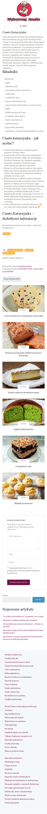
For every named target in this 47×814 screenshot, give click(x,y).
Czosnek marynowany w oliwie (17, 662)
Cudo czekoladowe (12, 670)
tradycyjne (9, 253)
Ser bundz (9, 729)
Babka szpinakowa (12, 673)
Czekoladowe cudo (23, 466)
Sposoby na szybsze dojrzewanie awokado (20, 620)
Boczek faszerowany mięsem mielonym (21, 706)
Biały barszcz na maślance (15, 721)
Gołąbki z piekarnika (13, 699)
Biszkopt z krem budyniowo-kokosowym (21, 780)
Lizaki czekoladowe (13, 688)
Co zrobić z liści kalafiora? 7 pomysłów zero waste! (23, 616)
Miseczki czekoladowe (14, 740)
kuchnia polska (15, 250)
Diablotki (8, 769)
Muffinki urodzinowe (23, 503)
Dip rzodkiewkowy (12, 714)
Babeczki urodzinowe (13, 758)
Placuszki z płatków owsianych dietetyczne (22, 784)
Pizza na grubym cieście (14, 751)
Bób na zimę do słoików (14, 717)
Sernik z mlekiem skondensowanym (23, 392)
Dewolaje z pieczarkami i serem (17, 788)
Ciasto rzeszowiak (12, 692)
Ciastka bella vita (11, 658)
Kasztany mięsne (25, 266)
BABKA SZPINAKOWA (23, 429)
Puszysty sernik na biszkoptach (17, 777)
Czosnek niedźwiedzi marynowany (19, 666)
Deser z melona (11, 684)
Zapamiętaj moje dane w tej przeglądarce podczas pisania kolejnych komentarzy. (23, 571)
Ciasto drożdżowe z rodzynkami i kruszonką (23, 316)
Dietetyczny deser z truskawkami (18, 791)
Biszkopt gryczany (12, 762)
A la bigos (8, 710)
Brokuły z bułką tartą (13, 655)
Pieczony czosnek (12, 773)
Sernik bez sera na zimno (15, 696)
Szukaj (5, 595)
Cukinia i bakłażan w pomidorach (18, 736)
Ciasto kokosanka (12, 803)
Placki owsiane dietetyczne (15, 795)
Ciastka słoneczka (12, 744)
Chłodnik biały (11, 725)
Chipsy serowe (11, 765)
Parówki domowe (12, 681)
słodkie (29, 250)
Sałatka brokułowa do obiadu (16, 732)
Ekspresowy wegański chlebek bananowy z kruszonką (23, 354)
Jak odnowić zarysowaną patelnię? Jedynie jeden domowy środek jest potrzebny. (23, 638)
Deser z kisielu (11, 747)
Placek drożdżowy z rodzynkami (18, 677)
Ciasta (6, 233)
